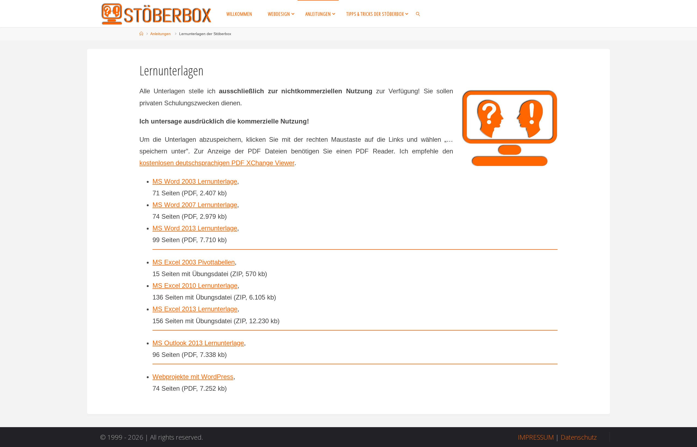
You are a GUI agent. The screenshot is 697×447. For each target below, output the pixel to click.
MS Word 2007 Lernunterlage (194, 204)
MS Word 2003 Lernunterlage (194, 181)
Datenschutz (579, 437)
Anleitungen (160, 34)
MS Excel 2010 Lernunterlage (194, 285)
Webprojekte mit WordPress (192, 376)
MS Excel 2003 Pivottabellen (193, 262)
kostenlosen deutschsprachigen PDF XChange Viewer (216, 163)
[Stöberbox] (156, 13)
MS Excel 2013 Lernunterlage (194, 309)
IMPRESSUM (536, 437)
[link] (418, 13)
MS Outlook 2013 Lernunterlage (198, 343)
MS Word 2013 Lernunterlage (194, 228)
